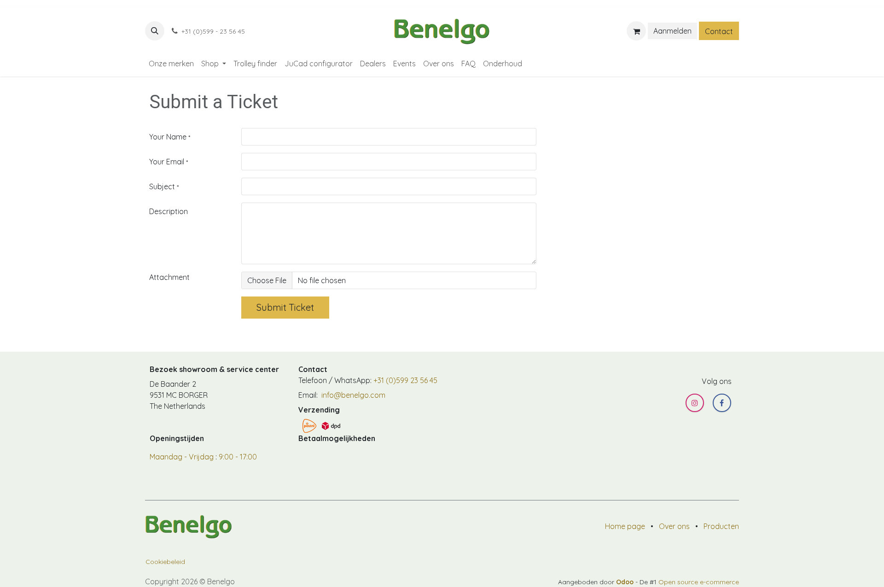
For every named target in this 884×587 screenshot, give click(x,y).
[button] (154, 31)
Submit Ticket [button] (285, 307)
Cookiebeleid (165, 562)
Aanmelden (672, 30)
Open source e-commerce (698, 582)
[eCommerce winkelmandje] (636, 31)
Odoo (625, 582)
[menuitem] (171, 63)
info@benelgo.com (352, 395)
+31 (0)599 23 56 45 (405, 380)
